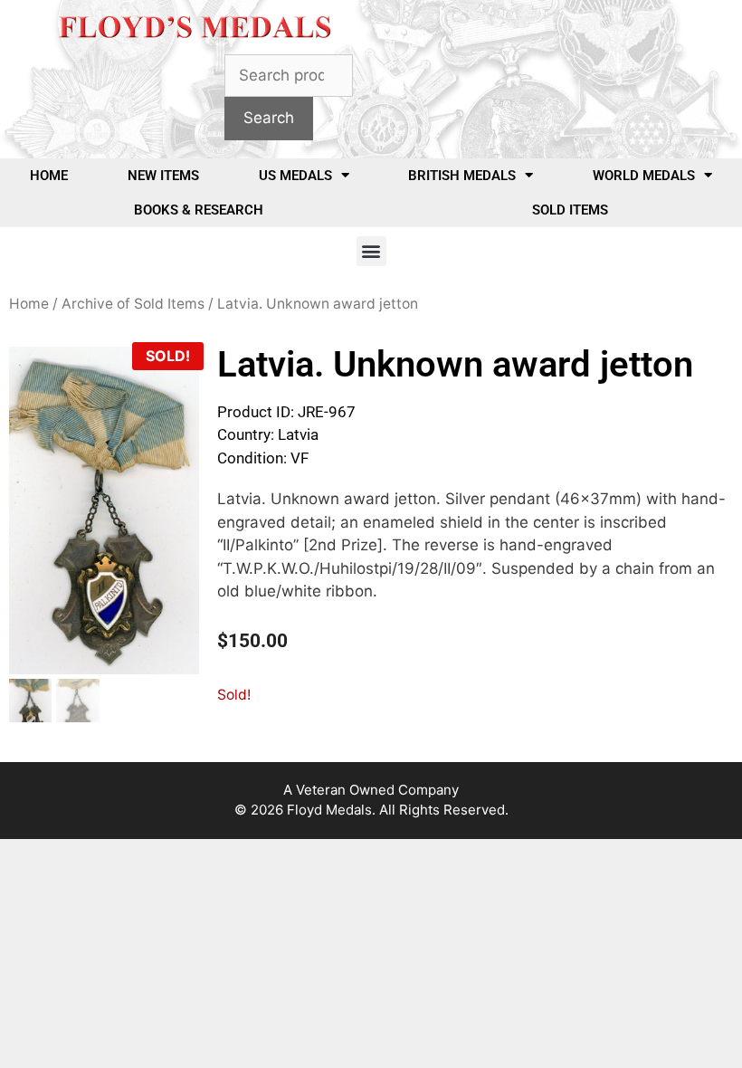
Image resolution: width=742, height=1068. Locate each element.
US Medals (295, 175)
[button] (371, 251)
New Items (163, 175)
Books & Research (198, 210)
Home (49, 175)
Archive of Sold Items (133, 303)
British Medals (462, 175)
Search (268, 118)
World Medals (644, 175)
